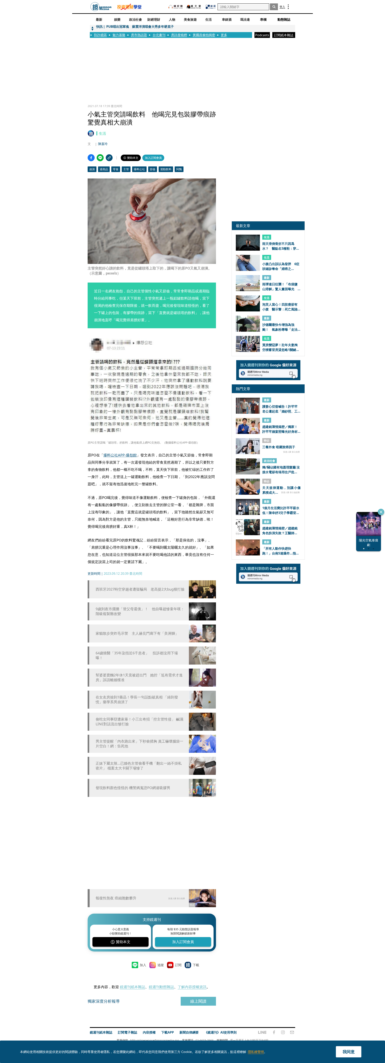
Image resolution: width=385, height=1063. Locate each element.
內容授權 (149, 1032)
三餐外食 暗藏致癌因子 (278, 447)
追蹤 (160, 965)
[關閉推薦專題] (381, 512)
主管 (126, 169)
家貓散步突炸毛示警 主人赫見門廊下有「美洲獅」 (137, 633)
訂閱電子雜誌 (127, 1032)
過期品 (104, 169)
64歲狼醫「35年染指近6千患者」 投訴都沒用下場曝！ (137, 655)
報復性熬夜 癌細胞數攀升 (116, 898)
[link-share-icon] (109, 157)
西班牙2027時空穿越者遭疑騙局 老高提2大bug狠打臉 (140, 589)
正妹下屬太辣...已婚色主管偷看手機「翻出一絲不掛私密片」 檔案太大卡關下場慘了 (139, 765)
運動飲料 (165, 169)
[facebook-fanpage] (274, 1032)
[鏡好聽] (175, 6)
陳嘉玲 (103, 144)
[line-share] (100, 157)
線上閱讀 (198, 1001)
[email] (292, 1032)
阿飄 (179, 169)
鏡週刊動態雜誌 (161, 986)
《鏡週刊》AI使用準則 (220, 1032)
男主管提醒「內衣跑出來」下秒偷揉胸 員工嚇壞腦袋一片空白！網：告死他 (139, 743)
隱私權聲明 (256, 1052)
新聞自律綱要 (189, 1032)
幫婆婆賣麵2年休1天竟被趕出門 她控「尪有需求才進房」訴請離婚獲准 (139, 677)
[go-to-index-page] (101, 6)
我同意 (349, 1051)
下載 (196, 965)
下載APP (167, 1032)
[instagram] (283, 1032)
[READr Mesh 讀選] (211, 7)
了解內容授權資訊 (192, 986)
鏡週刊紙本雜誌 (132, 986)
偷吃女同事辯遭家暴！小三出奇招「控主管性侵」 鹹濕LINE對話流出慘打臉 (139, 721)
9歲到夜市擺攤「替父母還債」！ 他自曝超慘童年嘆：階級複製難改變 (140, 611)
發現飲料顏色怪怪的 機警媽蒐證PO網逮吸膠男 (133, 787)
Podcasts (262, 35)
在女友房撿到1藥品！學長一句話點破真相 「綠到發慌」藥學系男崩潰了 (137, 699)
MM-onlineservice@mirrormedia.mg (154, 1040)
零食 (116, 169)
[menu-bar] (288, 7)
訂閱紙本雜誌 (283, 35)
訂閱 (178, 965)
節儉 (152, 169)
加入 (143, 965)
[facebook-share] (91, 157)
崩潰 (92, 169)
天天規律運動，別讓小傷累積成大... (281, 489)
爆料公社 (139, 169)
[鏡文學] (194, 6)
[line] (262, 1032)
